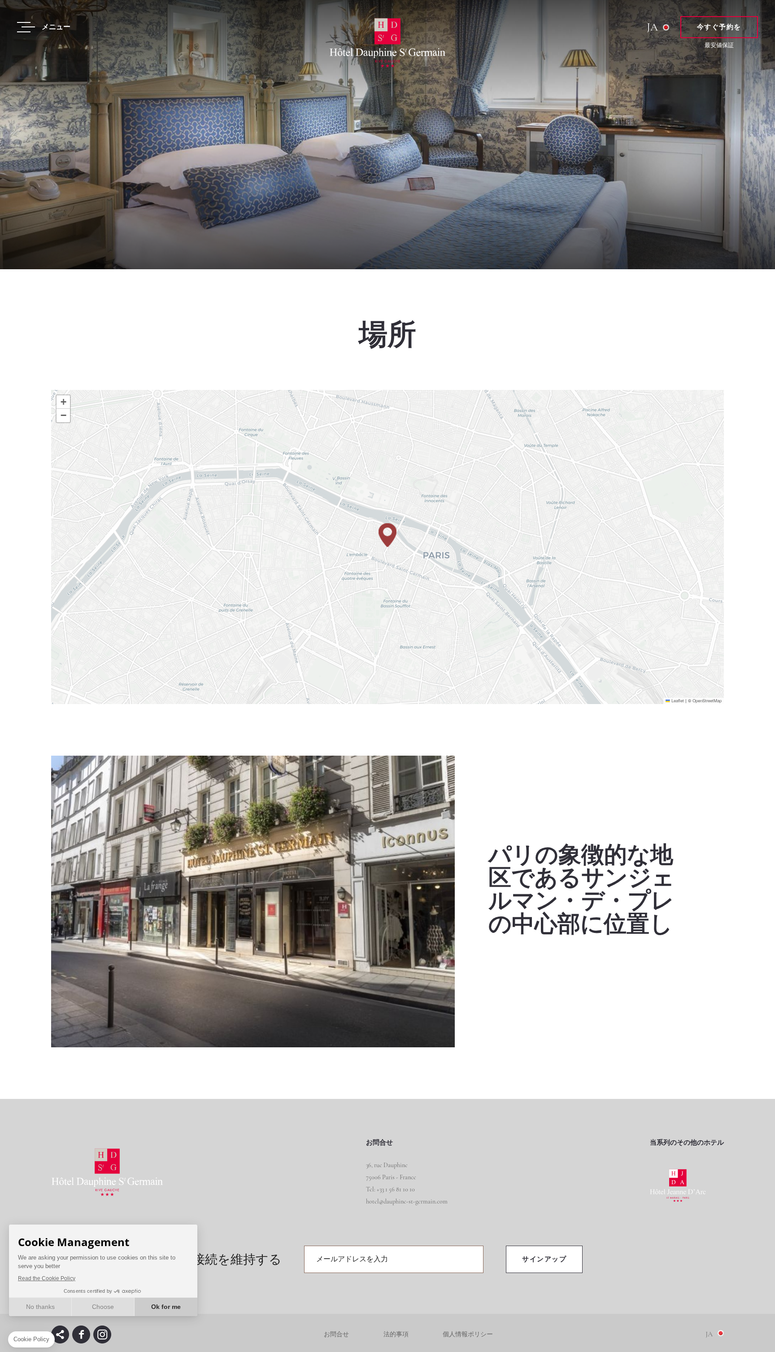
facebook (81, 1334)
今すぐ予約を (719, 27)
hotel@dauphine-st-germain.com (407, 1201)
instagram (102, 1334)
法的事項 (396, 1334)
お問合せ (336, 1334)
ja (652, 27)
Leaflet (677, 700)
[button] (387, 535)
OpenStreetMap (707, 700)
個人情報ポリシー (468, 1334)
